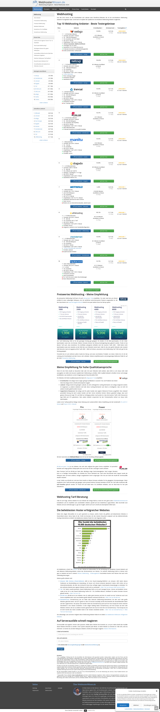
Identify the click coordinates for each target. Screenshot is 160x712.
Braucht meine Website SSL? (41, 61)
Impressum (147, 709)
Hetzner (75, 569)
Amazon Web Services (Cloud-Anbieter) (72, 581)
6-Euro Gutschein (68, 74)
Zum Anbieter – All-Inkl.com (78, 490)
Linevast (37, 81)
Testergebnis (121, 28)
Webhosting (37, 9)
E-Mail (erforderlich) (63, 631)
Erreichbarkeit (98, 28)
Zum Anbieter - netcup (81, 83)
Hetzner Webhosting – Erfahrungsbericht (89, 573)
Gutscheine (84, 9)
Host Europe (38, 121)
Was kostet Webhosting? (40, 45)
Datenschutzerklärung (138, 709)
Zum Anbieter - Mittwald (81, 206)
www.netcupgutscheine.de (76, 302)
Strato (37, 99)
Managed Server (64, 9)
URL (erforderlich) (62, 638)
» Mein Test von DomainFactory (113, 609)
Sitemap (34, 688)
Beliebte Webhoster (39, 26)
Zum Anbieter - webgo (81, 54)
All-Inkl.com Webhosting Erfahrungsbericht (106, 490)
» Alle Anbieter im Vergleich (92, 290)
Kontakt (93, 9)
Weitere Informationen (110, 628)
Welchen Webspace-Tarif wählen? (42, 58)
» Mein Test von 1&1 (74, 593)
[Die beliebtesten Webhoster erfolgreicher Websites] (92, 544)
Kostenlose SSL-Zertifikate (40, 29)
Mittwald (37, 113)
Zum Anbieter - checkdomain (81, 255)
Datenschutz (48, 690)
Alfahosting (39, 137)
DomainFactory (64, 599)
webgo (88, 378)
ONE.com (37, 91)
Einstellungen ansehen (150, 705)
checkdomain (38, 78)
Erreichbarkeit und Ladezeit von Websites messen (42, 65)
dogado (37, 83)
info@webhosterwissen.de (120, 500)
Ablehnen (136, 705)
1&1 (61, 589)
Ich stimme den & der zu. (79, 645)
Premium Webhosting (39, 23)
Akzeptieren (123, 705)
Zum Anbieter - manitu (81, 157)
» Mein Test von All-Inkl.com (112, 597)
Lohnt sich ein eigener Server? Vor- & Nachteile (43, 41)
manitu (37, 97)
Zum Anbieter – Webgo (78, 460)
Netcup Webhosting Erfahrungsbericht (106, 361)
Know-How (75, 9)
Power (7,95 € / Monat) (70, 404)
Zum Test (104, 54)
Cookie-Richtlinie (128, 709)
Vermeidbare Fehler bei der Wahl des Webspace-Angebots (43, 54)
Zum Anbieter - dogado (81, 181)
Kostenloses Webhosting (40, 32)
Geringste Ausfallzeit (40, 71)
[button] (157, 691)
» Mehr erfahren (43, 102)
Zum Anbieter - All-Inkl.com (81, 133)
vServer (54, 9)
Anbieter (76, 28)
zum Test (90, 298)
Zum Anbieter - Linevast (81, 107)
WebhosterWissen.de (82, 710)
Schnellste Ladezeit (39, 108)
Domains (47, 9)
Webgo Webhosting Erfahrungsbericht (106, 460)
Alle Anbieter (37, 17)
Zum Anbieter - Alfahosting (81, 231)
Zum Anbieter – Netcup (78, 361)
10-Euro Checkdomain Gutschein (72, 248)
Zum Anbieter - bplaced (81, 282)
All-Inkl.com (60, 466)
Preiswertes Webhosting (68, 358)
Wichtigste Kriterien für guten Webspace (41, 49)
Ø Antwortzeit (110, 28)
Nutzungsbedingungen (74, 645)
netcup (85, 298)
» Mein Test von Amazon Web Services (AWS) (112, 587)
